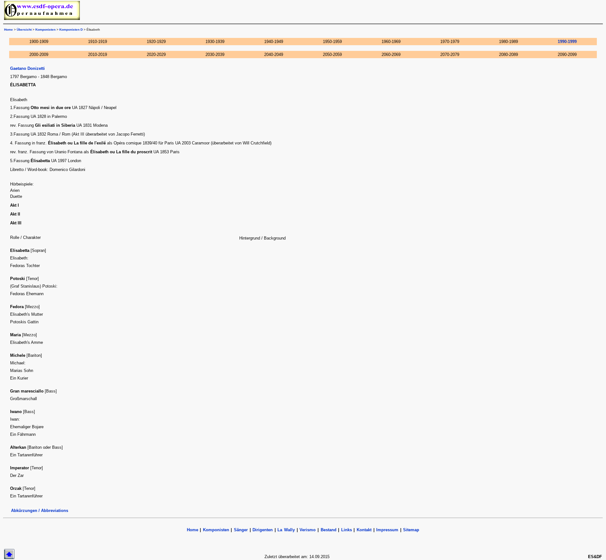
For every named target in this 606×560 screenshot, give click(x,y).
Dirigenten (262, 529)
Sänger (241, 529)
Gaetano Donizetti (27, 68)
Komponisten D (71, 29)
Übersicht (24, 29)
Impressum (387, 529)
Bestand (328, 529)
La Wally (286, 529)
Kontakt (364, 529)
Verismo (308, 529)
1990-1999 (567, 41)
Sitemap (411, 529)
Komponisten (45, 29)
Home (8, 29)
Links (346, 529)
